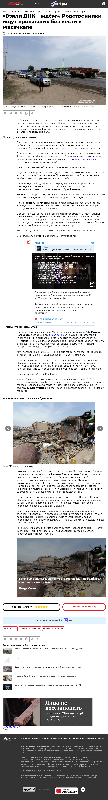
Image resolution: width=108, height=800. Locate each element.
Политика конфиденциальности (56, 738)
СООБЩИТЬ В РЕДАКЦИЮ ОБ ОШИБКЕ (88, 738)
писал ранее (56, 335)
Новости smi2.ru (12, 727)
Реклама (36, 738)
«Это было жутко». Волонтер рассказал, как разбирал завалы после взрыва (60, 580)
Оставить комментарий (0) (84, 607)
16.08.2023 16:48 (9, 11)
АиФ (93, 106)
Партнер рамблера (45, 789)
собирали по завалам (83, 159)
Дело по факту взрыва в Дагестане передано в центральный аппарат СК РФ (48, 685)
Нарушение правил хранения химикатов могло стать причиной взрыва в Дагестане (51, 658)
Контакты (25, 738)
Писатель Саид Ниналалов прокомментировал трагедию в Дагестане (45, 676)
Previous (8, 428)
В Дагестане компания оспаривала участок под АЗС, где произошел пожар (48, 667)
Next (100, 428)
